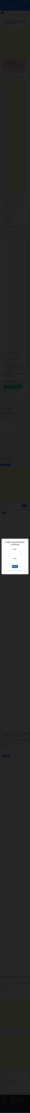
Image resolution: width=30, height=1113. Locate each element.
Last (21, 555)
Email (15, 558)
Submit (15, 566)
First (9, 555)
